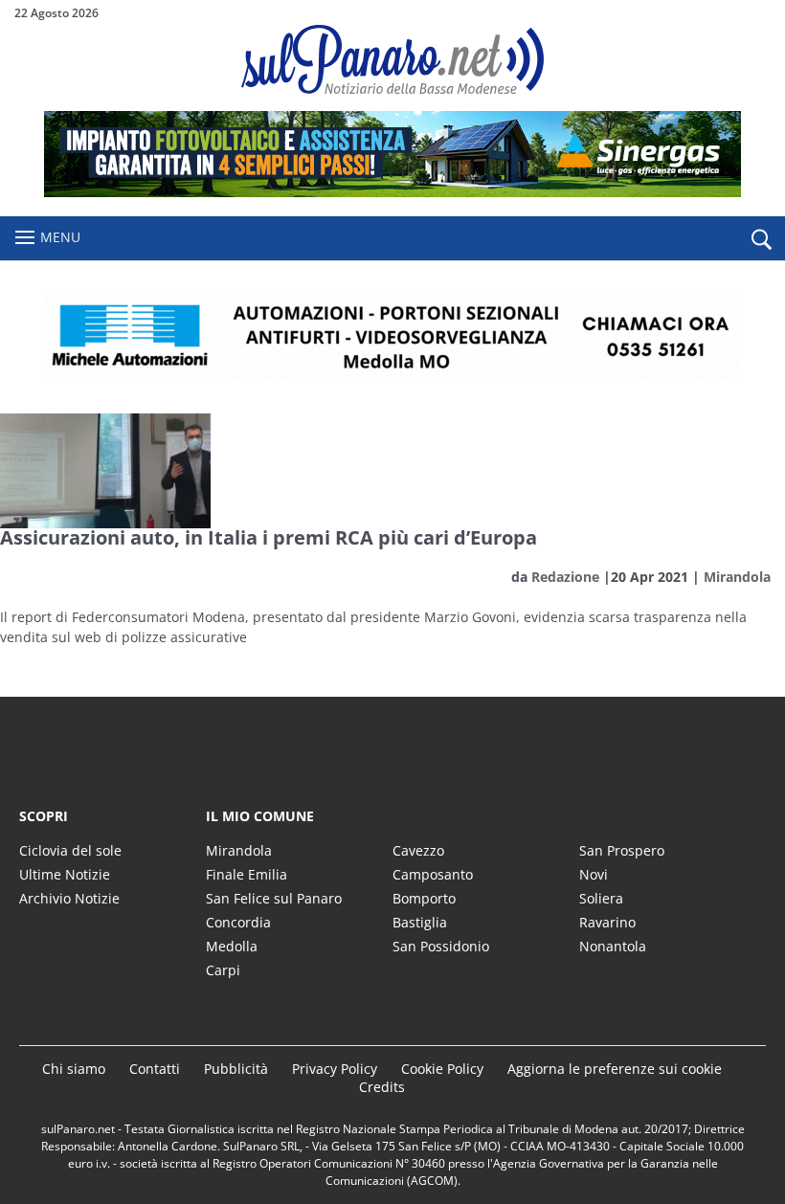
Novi (593, 874)
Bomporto (424, 898)
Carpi (223, 970)
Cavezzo (418, 850)
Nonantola (612, 946)
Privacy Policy (334, 1068)
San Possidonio (440, 946)
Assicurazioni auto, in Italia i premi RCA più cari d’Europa (268, 537)
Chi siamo (73, 1068)
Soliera (601, 898)
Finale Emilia (246, 874)
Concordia (238, 922)
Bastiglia (419, 922)
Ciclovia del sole (70, 850)
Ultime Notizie (64, 874)
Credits (382, 1087)
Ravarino (607, 922)
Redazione (565, 577)
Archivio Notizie (69, 898)
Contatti (154, 1068)
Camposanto (432, 874)
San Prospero (621, 850)
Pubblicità (236, 1068)
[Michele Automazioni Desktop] (392, 337)
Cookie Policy (442, 1068)
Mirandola (737, 577)
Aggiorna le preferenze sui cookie (614, 1068)
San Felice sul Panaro (274, 898)
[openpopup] (761, 239)
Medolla (232, 946)
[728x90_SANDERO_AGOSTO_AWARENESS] (392, 192)
